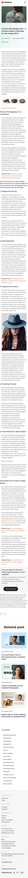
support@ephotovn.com (9, 868)
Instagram (5, 809)
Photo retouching (7, 828)
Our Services (6, 756)
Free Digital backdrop (8, 843)
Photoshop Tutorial (9, 768)
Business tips (7, 738)
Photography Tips (7, 682)
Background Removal (9, 735)
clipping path (18, 519)
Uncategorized (7, 780)
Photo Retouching (7, 651)
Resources (6, 771)
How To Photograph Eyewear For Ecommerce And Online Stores (13, 530)
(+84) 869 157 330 (7, 862)
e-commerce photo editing (13, 523)
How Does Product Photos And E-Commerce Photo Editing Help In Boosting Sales (12, 176)
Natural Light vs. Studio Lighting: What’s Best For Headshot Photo (14, 716)
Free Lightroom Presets (9, 846)
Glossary (5, 750)
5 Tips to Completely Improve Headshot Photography (12, 687)
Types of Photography (9, 777)
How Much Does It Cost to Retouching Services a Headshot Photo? (13, 657)
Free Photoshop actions (9, 841)
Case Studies (7, 741)
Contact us (5, 798)
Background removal (8, 833)
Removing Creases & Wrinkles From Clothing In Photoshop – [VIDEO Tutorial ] (14, 281)
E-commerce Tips (8, 747)
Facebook (4, 807)
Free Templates (6, 848)
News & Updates (8, 753)
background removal (8, 521)
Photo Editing (7, 759)
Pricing (4, 818)
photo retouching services (12, 75)
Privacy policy (6, 822)
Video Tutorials (7, 783)
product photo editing (15, 79)
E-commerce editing (8, 830)
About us (4, 815)
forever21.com (11, 108)
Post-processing (10, 501)
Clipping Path (7, 744)
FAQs (3, 800)
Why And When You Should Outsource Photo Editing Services (12, 562)
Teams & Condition (7, 820)
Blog (3, 839)
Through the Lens (8, 774)
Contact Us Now (11, 589)
